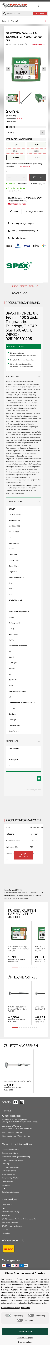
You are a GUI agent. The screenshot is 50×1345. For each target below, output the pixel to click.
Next (44, 69)
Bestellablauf (6, 1205)
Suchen (40, 13)
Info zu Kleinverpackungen (11, 1212)
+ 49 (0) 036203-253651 (12, 1116)
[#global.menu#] (45, 5)
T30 (31, 847)
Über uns (5, 1229)
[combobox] (26, 133)
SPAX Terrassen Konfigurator (12, 1226)
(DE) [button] (43, 183)
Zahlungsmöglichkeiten (10, 1178)
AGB (3, 1188)
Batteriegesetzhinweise (10, 1192)
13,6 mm (33, 840)
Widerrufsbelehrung (9, 1171)
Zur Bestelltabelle (23, 166)
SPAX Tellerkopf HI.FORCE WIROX (17, 1081)
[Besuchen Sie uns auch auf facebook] (15, 1102)
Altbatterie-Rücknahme (10, 1149)
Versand (19, 118)
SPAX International (38, 44)
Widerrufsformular (8, 1174)
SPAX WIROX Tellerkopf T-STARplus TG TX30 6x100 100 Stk (18, 949)
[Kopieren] (25, 44)
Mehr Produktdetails (17, 204)
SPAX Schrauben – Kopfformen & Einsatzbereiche (19, 1219)
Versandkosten (7, 1181)
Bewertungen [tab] (20, 293)
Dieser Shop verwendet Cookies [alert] (25, 1273)
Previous (8, 69)
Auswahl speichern (25, 1338)
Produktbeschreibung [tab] (25, 286)
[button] (18, 933)
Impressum (6, 1185)
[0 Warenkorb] (39, 5)
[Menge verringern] (9, 177)
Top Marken (6, 1215)
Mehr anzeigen (23, 855)
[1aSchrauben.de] (15, 5)
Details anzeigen (25, 1342)
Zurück (4, 21)
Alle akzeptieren (25, 1331)
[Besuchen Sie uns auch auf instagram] (22, 1102)
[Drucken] (39, 778)
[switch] (8, 1315)
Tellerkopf (14, 21)
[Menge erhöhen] (24, 177)
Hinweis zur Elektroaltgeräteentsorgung (16, 1157)
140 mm (33, 860)
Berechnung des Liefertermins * (13, 1160)
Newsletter (6, 1233)
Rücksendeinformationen (11, 1167)
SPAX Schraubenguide (10, 1222)
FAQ (3, 1208)
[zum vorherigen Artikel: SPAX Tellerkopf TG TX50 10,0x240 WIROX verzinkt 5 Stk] (41, 21)
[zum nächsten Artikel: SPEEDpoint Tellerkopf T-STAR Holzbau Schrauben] (46, 21)
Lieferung (5, 1164)
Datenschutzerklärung (10, 1153)
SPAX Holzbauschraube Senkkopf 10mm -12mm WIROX (18, 1009)
